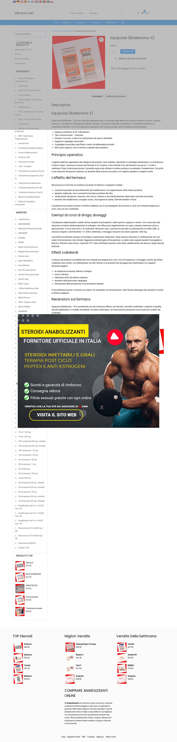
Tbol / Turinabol (24, 166)
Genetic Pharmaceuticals (28, 275)
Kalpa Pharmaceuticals (27, 293)
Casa (63, 737)
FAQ (83, 737)
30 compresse (24, 469)
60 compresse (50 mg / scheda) (31, 496)
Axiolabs (21, 238)
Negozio (100, 737)
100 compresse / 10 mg (28, 450)
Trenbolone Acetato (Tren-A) (30, 188)
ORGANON (22, 311)
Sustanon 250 (24, 157)
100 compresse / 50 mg (28, 455)
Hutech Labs (23, 279)
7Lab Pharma (23, 219)
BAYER (21, 242)
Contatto (91, 737)
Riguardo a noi (73, 737)
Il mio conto (111, 737)
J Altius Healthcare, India (28, 288)
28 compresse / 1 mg (27, 464)
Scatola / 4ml (23, 548)
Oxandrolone (23, 143)
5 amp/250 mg (24, 478)
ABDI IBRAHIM (24, 224)
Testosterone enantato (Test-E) (31, 171)
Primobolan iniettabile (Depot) (30, 148)
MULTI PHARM (24, 307)
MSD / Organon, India (27, 302)
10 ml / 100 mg (24, 432)
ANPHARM (22, 233)
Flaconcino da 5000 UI (27, 543)
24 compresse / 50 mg (27, 460)
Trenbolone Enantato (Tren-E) (30, 192)
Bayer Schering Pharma (28, 247)
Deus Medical (23, 265)
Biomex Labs (23, 256)
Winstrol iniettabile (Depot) (29, 197)
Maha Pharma (24, 298)
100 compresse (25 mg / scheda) (31, 446)
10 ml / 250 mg (24, 437)
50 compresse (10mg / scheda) (31, 483)
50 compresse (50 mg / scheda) (31, 487)
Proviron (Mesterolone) (27, 153)
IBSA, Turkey (23, 284)
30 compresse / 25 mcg (28, 473)
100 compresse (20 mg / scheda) (31, 441)
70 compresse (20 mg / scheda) (31, 501)
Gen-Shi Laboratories (27, 270)
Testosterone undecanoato (29, 183)
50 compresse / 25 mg (27, 492)
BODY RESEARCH (25, 261)
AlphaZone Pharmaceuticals (30, 229)
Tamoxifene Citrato (26, 162)
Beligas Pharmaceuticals (28, 252)
